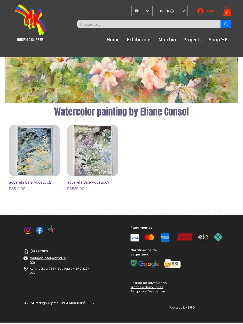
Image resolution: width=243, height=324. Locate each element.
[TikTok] (51, 230)
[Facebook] (39, 230)
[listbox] (172, 11)
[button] (172, 11)
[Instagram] (28, 230)
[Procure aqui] (225, 24)
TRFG (191, 307)
